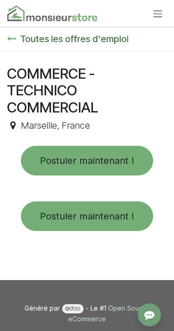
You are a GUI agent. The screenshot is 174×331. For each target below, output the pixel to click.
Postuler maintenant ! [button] (87, 160)
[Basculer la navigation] (157, 13)
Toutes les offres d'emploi (74, 38)
